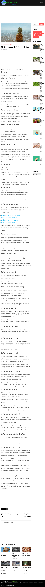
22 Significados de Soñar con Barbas (8, 222)
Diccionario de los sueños (12, 581)
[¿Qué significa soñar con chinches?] (36, 82)
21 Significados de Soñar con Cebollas (26, 554)
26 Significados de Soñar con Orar (8, 219)
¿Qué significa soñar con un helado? (42, 73)
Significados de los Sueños (6, 44)
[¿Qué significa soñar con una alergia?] (36, 119)
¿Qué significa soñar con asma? (42, 110)
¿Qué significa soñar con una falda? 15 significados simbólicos (26, 569)
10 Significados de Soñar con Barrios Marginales (16, 555)
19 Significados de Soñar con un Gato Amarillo (10, 215)
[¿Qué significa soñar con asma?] (36, 107)
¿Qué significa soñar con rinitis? (42, 98)
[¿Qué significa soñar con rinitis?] (36, 95)
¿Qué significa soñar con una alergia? (42, 121)
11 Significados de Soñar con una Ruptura (9, 220)
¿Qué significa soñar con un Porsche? (42, 47)
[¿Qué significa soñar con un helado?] (36, 70)
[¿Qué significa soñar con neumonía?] (36, 131)
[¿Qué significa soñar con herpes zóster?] (36, 144)
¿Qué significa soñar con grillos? (5, 554)
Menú (42, 2)
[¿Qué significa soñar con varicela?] (36, 157)
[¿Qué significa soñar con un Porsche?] (36, 44)
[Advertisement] (22, 13)
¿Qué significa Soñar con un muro (16, 568)
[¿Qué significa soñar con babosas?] (36, 57)
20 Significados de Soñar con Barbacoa (9, 217)
